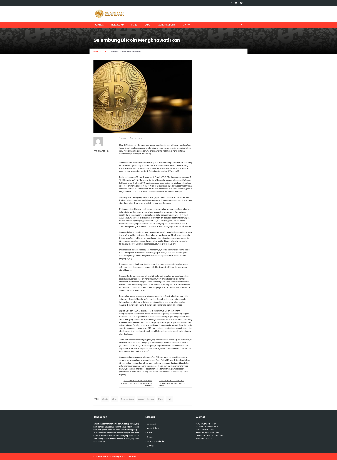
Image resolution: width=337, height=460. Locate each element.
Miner (160, 399)
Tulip (169, 399)
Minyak (186, 24)
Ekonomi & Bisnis (166, 24)
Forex (134, 24)
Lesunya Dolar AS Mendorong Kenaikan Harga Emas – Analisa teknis (172, 383)
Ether (114, 399)
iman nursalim (101, 150)
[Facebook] (231, 3)
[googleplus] (241, 3)
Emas (147, 24)
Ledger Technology (146, 399)
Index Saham (117, 24)
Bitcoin (105, 399)
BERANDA (99, 24)
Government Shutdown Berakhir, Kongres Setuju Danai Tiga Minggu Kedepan (137, 383)
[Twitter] (236, 3)
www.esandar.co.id (204, 438)
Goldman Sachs (127, 399)
